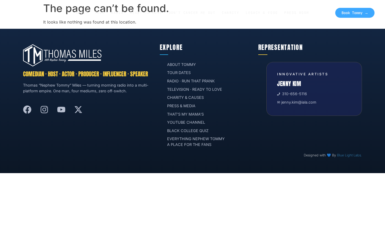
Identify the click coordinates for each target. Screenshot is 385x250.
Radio (117, 12)
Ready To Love (146, 12)
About (82, 12)
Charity (230, 12)
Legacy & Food (262, 12)
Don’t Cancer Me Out (192, 12)
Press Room (296, 12)
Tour (100, 12)
